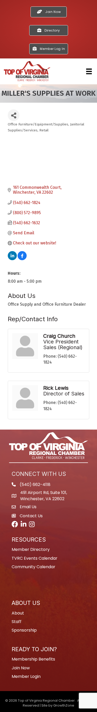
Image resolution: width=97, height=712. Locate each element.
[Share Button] (13, 115)
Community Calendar (33, 567)
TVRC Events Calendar (34, 558)
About (18, 613)
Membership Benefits (33, 659)
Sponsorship (24, 630)
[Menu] (88, 71)
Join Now (21, 668)
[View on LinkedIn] (12, 258)
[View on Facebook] (22, 258)
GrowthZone (63, 705)
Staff (16, 622)
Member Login (26, 676)
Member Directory (31, 549)
